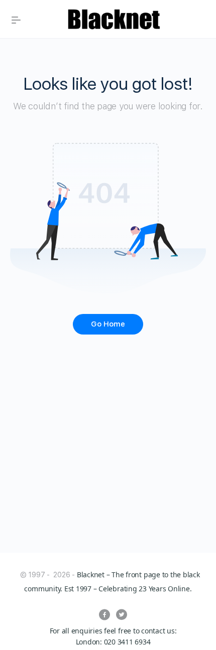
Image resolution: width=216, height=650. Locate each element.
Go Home (108, 324)
